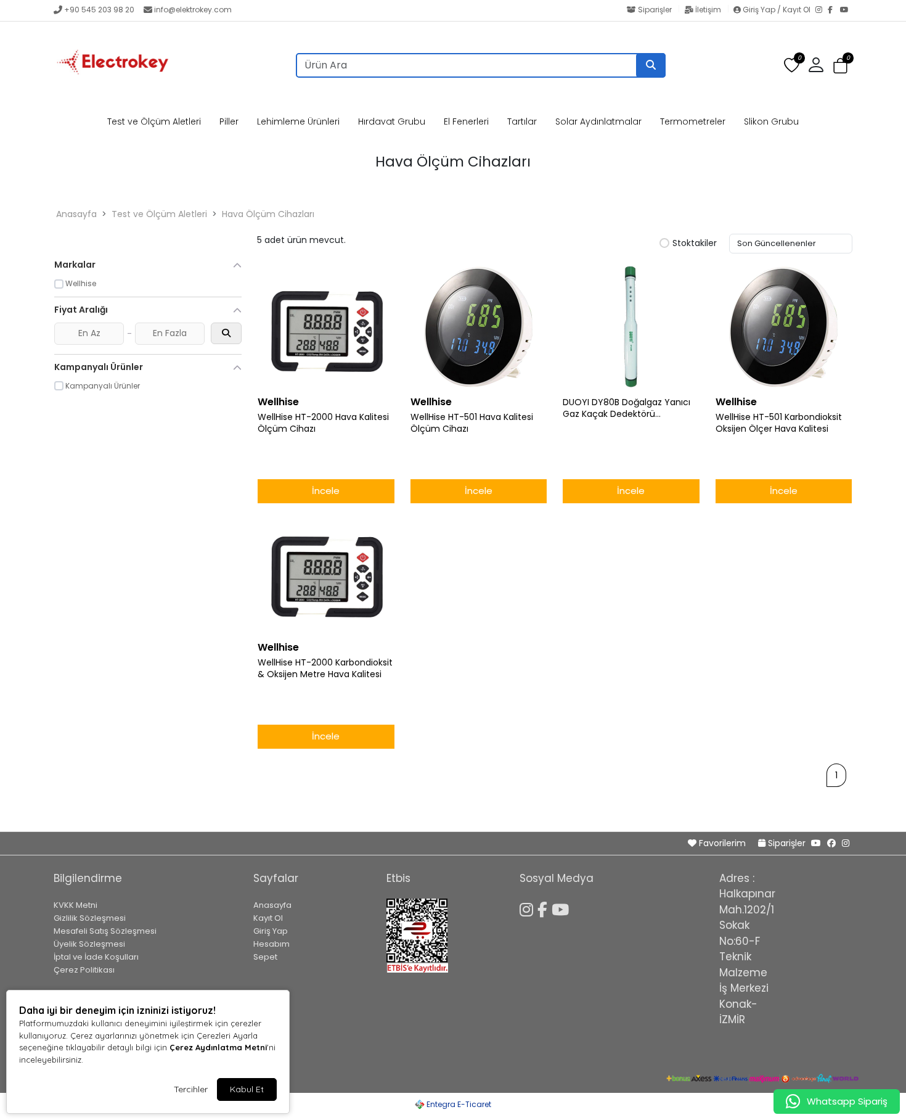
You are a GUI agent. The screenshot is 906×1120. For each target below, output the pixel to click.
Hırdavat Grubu (391, 121)
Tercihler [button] (191, 1089)
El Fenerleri (466, 121)
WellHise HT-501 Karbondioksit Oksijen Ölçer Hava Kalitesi (779, 423)
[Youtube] (562, 908)
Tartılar (522, 121)
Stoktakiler (694, 244)
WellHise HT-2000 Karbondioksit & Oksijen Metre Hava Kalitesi (325, 668)
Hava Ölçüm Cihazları (268, 214)
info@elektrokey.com (193, 9)
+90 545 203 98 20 (99, 9)
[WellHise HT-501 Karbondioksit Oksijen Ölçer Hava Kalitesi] (784, 327)
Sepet (265, 957)
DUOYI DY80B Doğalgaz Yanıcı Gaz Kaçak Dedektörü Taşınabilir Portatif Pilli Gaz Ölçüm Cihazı (626, 408)
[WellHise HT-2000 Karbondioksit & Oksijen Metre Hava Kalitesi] (326, 572)
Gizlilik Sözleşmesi (90, 918)
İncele (326, 490)
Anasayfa (76, 214)
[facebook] (831, 843)
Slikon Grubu (771, 121)
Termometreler (692, 121)
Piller (229, 121)
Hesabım (271, 944)
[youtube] (816, 843)
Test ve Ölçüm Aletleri (154, 121)
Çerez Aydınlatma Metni (218, 1047)
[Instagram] (821, 10)
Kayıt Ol (268, 918)
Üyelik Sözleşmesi (89, 944)
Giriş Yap (270, 931)
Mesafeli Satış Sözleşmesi (105, 931)
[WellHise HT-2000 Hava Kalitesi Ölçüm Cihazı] (326, 327)
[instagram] (845, 843)
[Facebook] (834, 10)
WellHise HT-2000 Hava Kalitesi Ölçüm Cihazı (323, 423)
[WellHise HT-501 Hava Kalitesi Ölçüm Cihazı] (478, 327)
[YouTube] (846, 10)
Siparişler (655, 9)
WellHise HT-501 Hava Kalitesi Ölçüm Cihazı (471, 423)
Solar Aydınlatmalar (598, 121)
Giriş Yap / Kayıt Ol (776, 9)
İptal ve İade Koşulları (96, 957)
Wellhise (278, 402)
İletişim (708, 9)
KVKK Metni (75, 905)
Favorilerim (722, 843)
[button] (840, 65)
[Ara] (651, 65)
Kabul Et (247, 1089)
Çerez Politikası (84, 970)
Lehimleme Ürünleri (298, 121)
